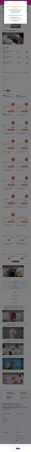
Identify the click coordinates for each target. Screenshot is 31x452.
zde (18, 450)
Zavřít (15, 22)
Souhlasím (18, 448)
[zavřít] (25, 2)
